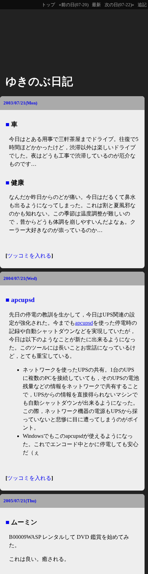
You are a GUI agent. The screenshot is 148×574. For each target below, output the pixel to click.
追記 (142, 4)
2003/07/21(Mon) (20, 102)
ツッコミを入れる (29, 256)
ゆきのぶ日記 (39, 81)
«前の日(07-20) (73, 4)
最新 (96, 4)
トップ (48, 4)
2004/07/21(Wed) (20, 278)
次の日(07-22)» (119, 4)
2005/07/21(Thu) (19, 500)
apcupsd (23, 299)
